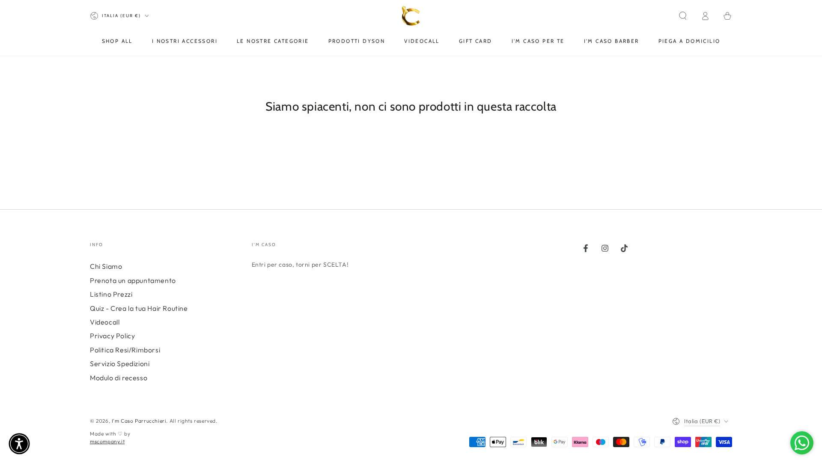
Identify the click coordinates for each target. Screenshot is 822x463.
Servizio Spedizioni (119, 363)
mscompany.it (107, 441)
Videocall (104, 322)
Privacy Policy (112, 335)
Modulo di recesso (118, 377)
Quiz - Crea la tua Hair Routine (139, 308)
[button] (683, 15)
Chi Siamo (106, 266)
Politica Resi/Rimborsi (125, 350)
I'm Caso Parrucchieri (139, 421)
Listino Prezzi (111, 294)
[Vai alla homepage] (411, 16)
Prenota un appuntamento (133, 280)
